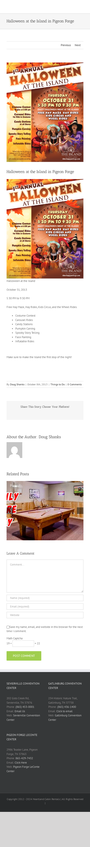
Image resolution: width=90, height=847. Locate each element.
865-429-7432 (24, 758)
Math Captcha (14, 638)
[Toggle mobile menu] (81, 6)
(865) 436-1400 (66, 707)
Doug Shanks (17, 384)
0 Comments (75, 384)
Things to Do (57, 384)
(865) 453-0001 (25, 707)
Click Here (21, 762)
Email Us (20, 711)
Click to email (64, 711)
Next (78, 45)
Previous (66, 45)
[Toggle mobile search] (74, 6)
